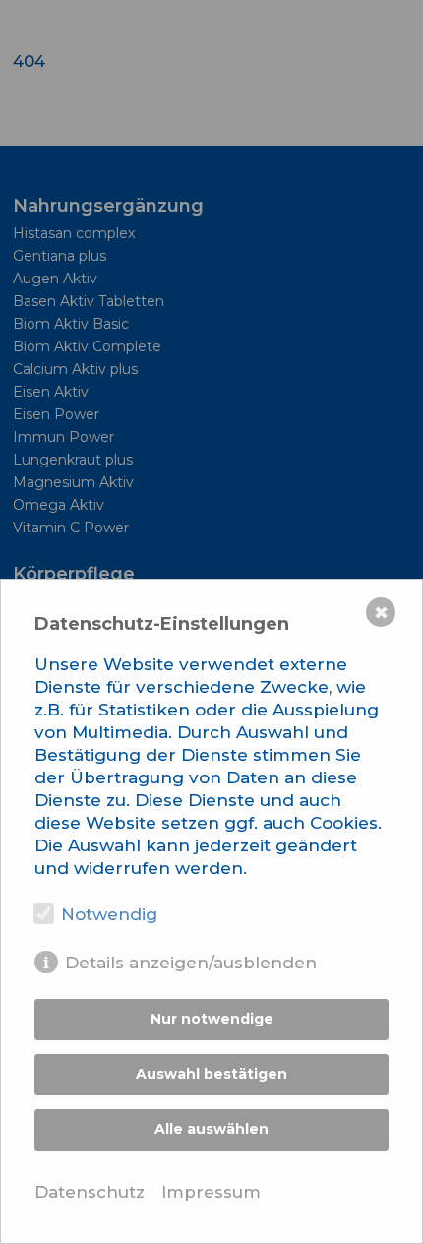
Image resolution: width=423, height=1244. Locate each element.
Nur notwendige (212, 1018)
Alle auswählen (211, 1129)
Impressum (211, 1192)
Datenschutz (89, 1192)
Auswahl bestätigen (211, 1074)
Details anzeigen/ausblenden (191, 962)
